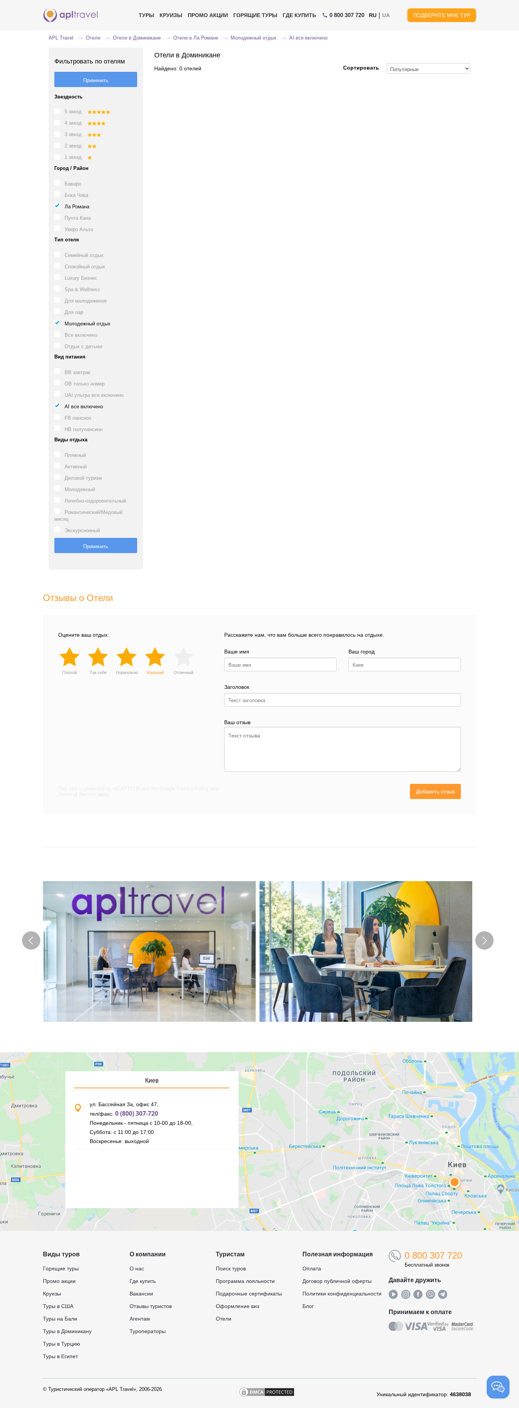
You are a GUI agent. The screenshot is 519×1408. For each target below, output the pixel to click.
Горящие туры (255, 15)
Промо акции (59, 1281)
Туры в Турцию (61, 1344)
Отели (223, 1319)
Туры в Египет (60, 1356)
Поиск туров (231, 1268)
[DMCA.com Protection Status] (266, 1394)
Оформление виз (237, 1306)
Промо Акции (208, 15)
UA (386, 15)
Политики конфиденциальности (341, 1294)
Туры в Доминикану (67, 1331)
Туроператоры (148, 1331)
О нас (137, 1268)
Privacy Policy (193, 788)
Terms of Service (77, 794)
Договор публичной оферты (337, 1281)
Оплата (311, 1268)
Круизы (171, 15)
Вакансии (141, 1294)
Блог (308, 1306)
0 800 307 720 (433, 1255)
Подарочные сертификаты (249, 1294)
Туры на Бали (60, 1319)
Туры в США (58, 1306)
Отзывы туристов (151, 1306)
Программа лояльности (245, 1281)
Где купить (299, 15)
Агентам (140, 1319)
